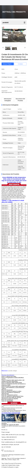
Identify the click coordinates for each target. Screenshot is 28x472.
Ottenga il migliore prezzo (9, 64)
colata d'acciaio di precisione (12, 463)
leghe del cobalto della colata (10, 465)
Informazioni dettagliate (7, 99)
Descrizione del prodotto (20, 99)
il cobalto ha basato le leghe (10, 467)
